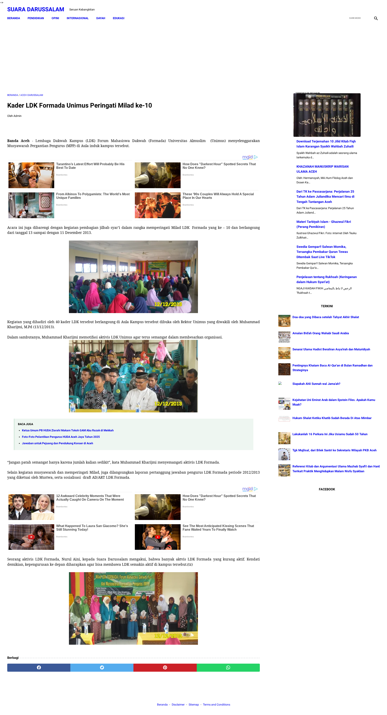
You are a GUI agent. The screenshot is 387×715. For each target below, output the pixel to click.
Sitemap (194, 704)
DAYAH (100, 18)
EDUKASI (118, 18)
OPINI (55, 18)
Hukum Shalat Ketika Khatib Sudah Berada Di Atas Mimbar (331, 418)
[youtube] (366, 9)
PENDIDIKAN (36, 18)
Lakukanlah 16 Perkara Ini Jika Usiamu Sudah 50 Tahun (329, 434)
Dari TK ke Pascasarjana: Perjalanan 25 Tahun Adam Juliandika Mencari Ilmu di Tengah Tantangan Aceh (325, 196)
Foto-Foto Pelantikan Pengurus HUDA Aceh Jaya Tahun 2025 (61, 437)
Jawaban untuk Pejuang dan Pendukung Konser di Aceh (57, 443)
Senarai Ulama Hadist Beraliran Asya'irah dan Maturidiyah (331, 349)
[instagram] (375, 9)
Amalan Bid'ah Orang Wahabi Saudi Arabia (320, 333)
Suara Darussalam (35, 9)
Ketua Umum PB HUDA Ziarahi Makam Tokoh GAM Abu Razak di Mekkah (68, 430)
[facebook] (347, 9)
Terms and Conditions (216, 704)
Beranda (13, 18)
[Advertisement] (133, 58)
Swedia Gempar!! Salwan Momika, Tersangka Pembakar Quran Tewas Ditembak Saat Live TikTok (322, 252)
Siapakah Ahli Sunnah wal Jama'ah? (316, 384)
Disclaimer (178, 704)
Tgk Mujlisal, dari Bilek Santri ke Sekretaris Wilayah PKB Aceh (334, 450)
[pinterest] (165, 668)
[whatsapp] (228, 668)
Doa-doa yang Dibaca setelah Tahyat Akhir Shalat (325, 317)
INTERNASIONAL (78, 18)
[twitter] (356, 9)
